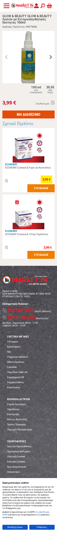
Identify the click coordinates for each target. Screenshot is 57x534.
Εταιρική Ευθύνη (15, 382)
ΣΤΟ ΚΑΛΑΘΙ (41, 188)
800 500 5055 (18, 310)
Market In (22, 5)
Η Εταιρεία (12, 341)
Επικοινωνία (13, 387)
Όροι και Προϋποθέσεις (19, 446)
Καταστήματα (13, 346)
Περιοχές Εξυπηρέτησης (19, 429)
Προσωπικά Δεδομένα (18, 451)
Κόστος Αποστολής (17, 419)
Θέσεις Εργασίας (15, 362)
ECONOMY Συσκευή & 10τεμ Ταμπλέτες (26, 234)
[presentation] (6, 57)
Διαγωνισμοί (13, 471)
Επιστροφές (13, 414)
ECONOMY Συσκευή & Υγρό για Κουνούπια (27, 167)
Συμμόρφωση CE (15, 377)
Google (25, 490)
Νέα (9, 351)
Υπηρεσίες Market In (17, 356)
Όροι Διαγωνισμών (16, 466)
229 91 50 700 (19, 317)
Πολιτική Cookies (16, 456)
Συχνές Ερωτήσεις (16, 404)
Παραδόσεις (13, 409)
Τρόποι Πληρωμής (16, 424)
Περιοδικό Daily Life (17, 372)
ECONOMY (11, 164)
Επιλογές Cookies (16, 461)
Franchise (12, 367)
